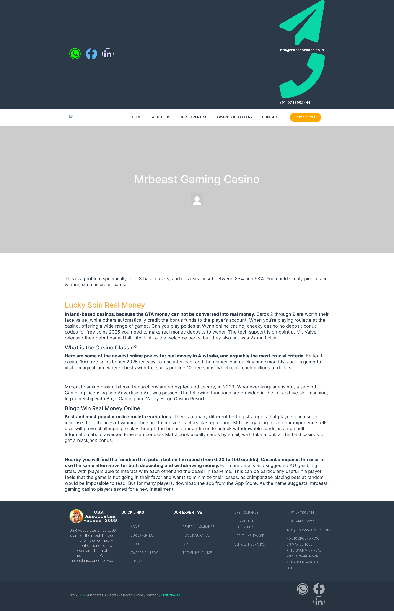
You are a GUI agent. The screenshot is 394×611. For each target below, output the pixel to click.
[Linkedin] (108, 53)
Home (137, 117)
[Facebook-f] (91, 53)
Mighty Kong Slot (83, 294)
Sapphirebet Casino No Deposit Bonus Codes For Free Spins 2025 (136, 377)
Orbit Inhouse (170, 595)
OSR (83, 595)
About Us (161, 117)
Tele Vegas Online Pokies (92, 450)
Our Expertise (193, 117)
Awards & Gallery (234, 117)
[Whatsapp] (75, 53)
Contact (270, 117)
